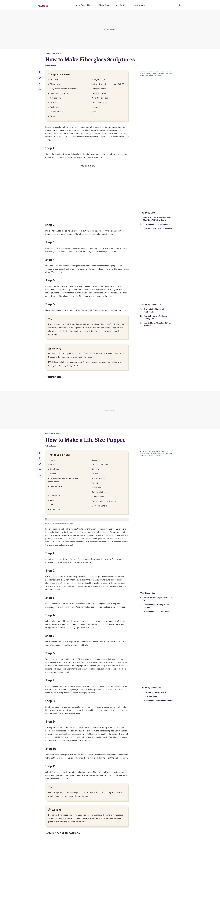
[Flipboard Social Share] (39, 83)
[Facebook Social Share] (39, 72)
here (160, 75)
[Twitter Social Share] (39, 78)
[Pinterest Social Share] (39, 458)
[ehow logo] (43, 5)
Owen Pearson (51, 65)
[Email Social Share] (39, 89)
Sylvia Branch (51, 446)
